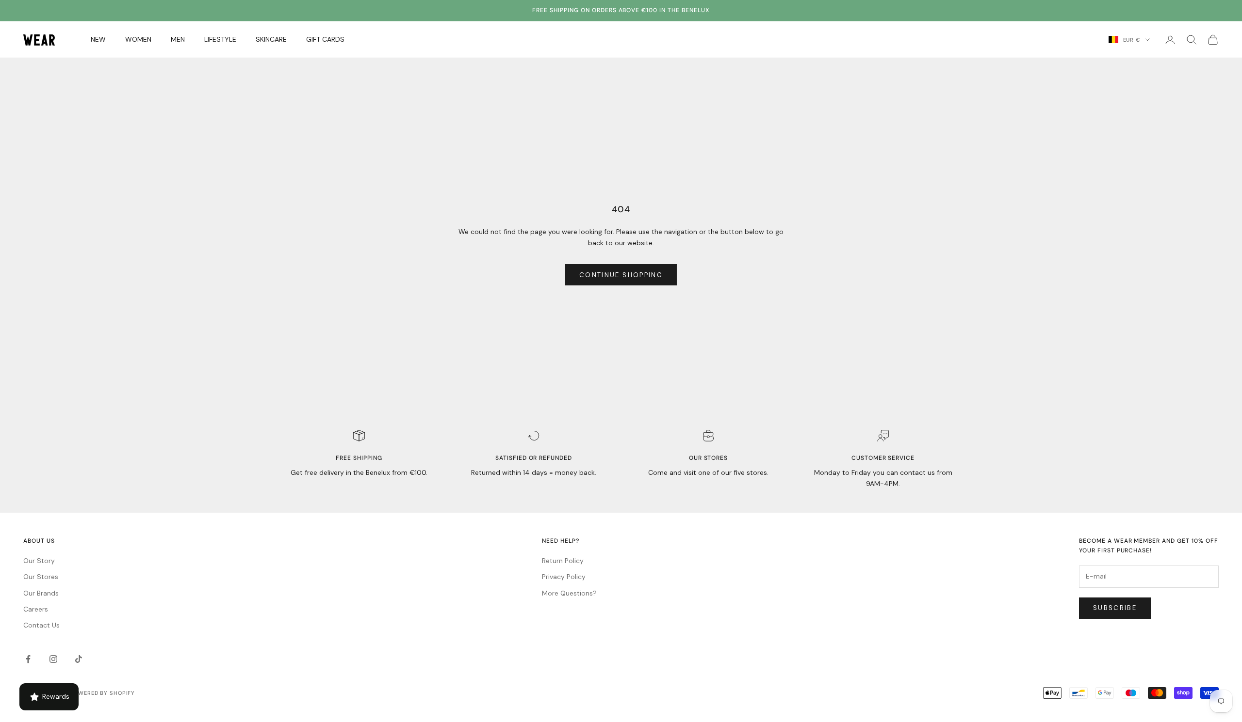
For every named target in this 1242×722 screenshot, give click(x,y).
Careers (35, 609)
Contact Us (41, 625)
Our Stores (40, 576)
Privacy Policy (564, 576)
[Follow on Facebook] (28, 659)
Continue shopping (621, 275)
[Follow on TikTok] (78, 659)
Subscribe (1115, 608)
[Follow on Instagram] (53, 659)
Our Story (39, 560)
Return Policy (563, 560)
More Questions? (569, 593)
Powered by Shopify (102, 693)
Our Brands (41, 593)
